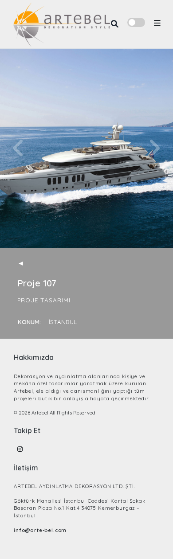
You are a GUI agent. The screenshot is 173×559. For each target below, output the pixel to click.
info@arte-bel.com (40, 530)
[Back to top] (151, 538)
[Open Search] (114, 24)
